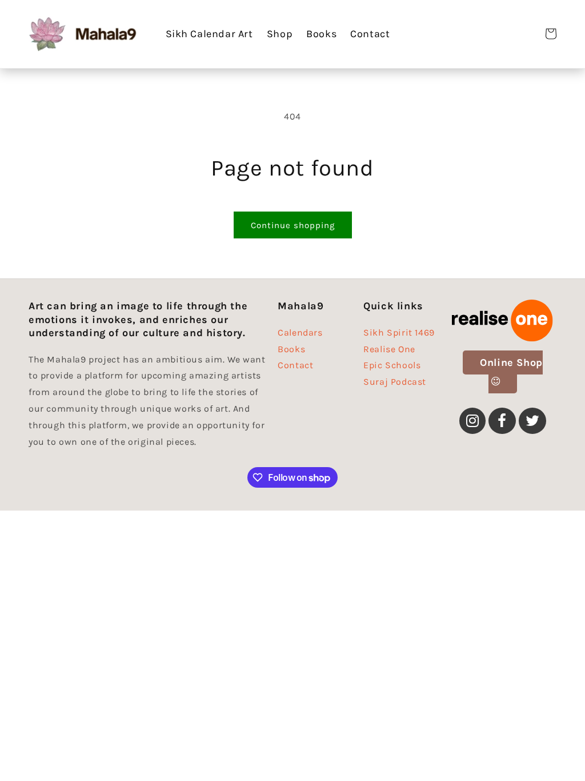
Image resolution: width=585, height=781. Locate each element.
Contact (295, 365)
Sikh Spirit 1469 (399, 334)
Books (291, 349)
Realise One (389, 349)
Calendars (300, 334)
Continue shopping (293, 225)
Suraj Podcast (394, 382)
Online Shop (511, 362)
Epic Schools (391, 365)
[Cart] (550, 33)
